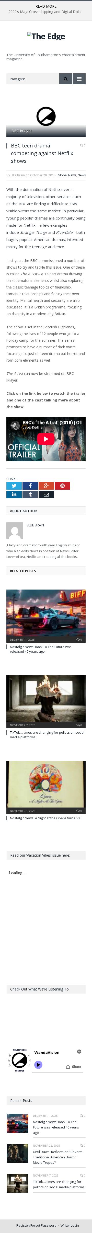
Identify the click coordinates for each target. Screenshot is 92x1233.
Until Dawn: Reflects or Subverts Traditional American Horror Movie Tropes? (58, 1157)
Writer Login (70, 1225)
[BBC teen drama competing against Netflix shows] (46, 116)
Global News (67, 175)
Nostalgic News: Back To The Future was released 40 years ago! (41, 649)
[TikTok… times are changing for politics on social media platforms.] (46, 701)
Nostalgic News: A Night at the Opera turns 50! (45, 818)
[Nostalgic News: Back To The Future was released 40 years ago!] (46, 615)
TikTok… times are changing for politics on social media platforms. (59, 1184)
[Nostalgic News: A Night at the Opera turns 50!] (46, 787)
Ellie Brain (35, 525)
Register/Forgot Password (36, 1225)
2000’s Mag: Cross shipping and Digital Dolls (44, 11)
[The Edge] (46, 35)
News (82, 175)
